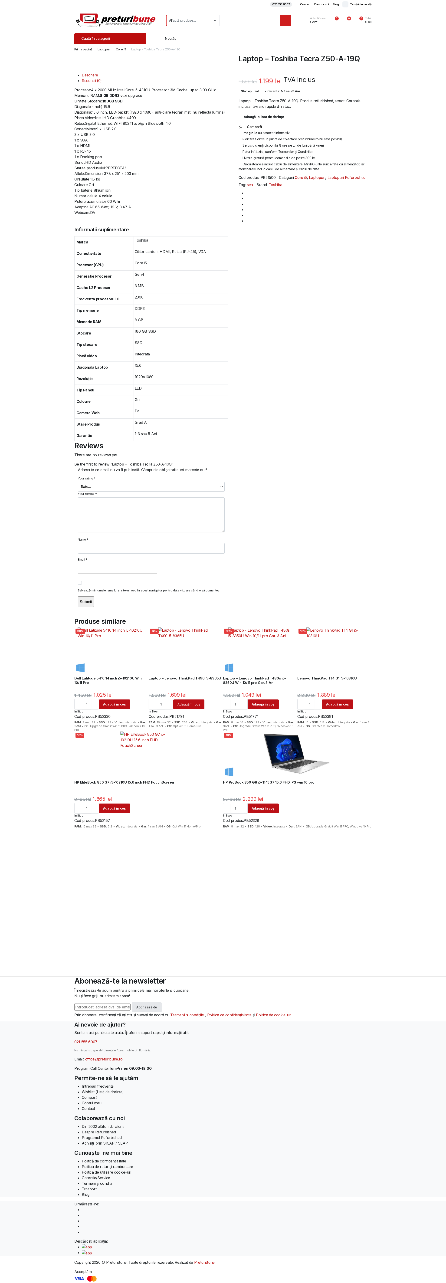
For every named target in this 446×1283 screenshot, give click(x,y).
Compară (90, 1097)
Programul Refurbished (101, 1137)
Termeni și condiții (97, 1183)
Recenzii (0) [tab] (92, 80)
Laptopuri (104, 49)
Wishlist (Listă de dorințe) (103, 1091)
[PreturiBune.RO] (115, 20)
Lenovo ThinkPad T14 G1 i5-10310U (327, 678)
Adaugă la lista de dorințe (264, 117)
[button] (363, 20)
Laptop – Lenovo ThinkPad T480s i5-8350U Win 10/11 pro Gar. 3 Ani (254, 680)
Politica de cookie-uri (274, 1015)
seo (250, 184)
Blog (336, 4)
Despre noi (321, 4)
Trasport (89, 1189)
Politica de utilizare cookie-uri (106, 1172)
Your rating (86, 478)
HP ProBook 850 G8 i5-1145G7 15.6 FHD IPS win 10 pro (268, 782)
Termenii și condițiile (187, 1015)
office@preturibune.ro (104, 1059)
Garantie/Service (96, 1177)
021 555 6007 (281, 4)
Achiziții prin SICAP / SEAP (105, 1143)
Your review (87, 493)
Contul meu (92, 1103)
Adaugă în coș (114, 704)
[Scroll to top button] (435, 1272)
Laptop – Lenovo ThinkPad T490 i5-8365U (185, 678)
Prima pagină (83, 49)
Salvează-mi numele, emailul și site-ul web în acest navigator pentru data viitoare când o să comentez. (149, 590)
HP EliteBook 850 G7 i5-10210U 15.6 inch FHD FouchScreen (124, 782)
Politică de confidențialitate (104, 1161)
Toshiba (275, 184)
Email (82, 559)
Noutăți (171, 38)
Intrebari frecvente (98, 1086)
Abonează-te (146, 1007)
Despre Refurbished (99, 1132)
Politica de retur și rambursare (107, 1166)
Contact (305, 4)
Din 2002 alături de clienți (103, 1126)
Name (83, 539)
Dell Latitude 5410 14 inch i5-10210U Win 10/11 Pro (108, 680)
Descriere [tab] (90, 75)
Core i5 (121, 49)
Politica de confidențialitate (230, 1015)
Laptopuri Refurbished (346, 177)
